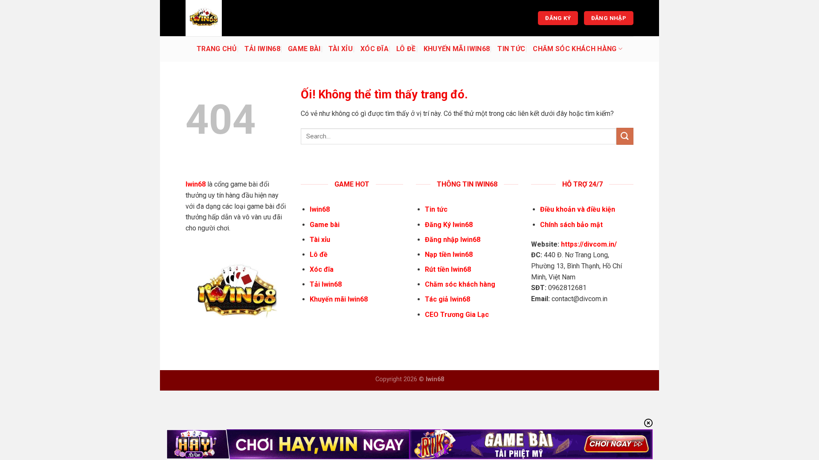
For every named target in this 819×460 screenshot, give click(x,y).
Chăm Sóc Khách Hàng (574, 49)
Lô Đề (406, 49)
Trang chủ (217, 49)
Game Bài (304, 49)
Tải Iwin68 (262, 49)
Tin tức (511, 49)
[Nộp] (624, 136)
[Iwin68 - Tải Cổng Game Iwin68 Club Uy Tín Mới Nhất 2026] (228, 18)
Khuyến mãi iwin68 (457, 49)
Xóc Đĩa (374, 49)
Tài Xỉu (340, 49)
